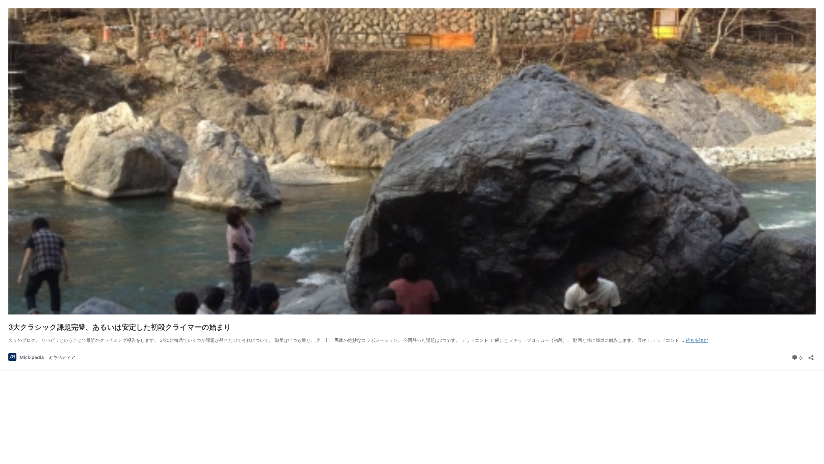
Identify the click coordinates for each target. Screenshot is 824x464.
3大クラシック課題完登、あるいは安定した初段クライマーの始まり (119, 327)
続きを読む (697, 340)
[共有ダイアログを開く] (811, 356)
